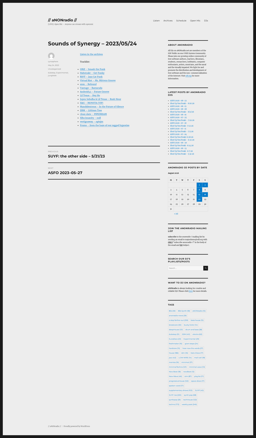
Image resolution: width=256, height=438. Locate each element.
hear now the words (193, 348)
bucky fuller (191, 325)
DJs (206, 20)
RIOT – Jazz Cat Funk (91, 76)
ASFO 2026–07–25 (178, 117)
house (174, 353)
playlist (199, 376)
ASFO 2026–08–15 (178, 106)
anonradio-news (178, 315)
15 (199, 194)
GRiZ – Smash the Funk (92, 69)
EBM (186, 334)
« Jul (176, 214)
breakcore (175, 325)
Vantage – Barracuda (91, 88)
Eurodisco (175, 339)
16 (205, 194)
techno (174, 404)
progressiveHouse (179, 381)
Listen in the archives (91, 54)
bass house (197, 320)
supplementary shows (180, 390)
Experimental (62, 73)
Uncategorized (54, 69)
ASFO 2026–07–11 (178, 129)
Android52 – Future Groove (94, 91)
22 (199, 199)
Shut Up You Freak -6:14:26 (182, 145)
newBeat (188, 372)
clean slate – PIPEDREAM (93, 114)
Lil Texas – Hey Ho (90, 95)
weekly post (189, 404)
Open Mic (195, 20)
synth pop (190, 395)
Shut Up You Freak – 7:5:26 (181, 131)
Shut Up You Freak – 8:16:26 (182, 103)
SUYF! (199, 390)
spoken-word (176, 386)
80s (172, 311)
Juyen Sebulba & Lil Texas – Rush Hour (100, 99)
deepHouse (176, 329)
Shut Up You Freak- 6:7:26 (181, 151)
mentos (174, 362)
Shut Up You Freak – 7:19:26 (182, 120)
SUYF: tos (175, 395)
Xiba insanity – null (90, 117)
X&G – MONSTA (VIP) (91, 103)
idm (184, 353)
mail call (199, 358)
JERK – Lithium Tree (91, 110)
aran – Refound (88, 84)
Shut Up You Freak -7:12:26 (181, 126)
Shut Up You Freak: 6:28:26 (181, 137)
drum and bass (193, 329)
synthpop (175, 400)
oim (188, 376)
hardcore (174, 348)
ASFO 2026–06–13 (178, 148)
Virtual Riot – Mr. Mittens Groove (98, 80)
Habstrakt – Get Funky (92, 73)
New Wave (175, 376)
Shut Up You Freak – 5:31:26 (182, 154)
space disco (197, 381)
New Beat (175, 372)
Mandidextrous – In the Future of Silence (102, 106)
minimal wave (197, 367)
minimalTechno (178, 367)
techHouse (190, 400)
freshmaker (175, 343)
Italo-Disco (197, 353)
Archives (168, 20)
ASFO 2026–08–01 (178, 115)
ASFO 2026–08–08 (178, 109)
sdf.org (188, 76)
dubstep (51, 73)
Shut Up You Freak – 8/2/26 (182, 112)
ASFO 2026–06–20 (178, 143)
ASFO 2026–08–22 (178, 101)
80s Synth (184, 311)
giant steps (191, 343)
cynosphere (53, 61)
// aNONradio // (62, 20)
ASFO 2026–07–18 (178, 123)
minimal (187, 362)
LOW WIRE (185, 358)
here (191, 291)
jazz (172, 358)
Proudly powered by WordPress (77, 426)
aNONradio (199, 311)
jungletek (52, 75)
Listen (156, 20)
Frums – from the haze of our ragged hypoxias (104, 125)
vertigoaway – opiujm (91, 121)
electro (197, 334)
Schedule (181, 20)
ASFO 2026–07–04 (178, 134)
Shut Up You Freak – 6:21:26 (182, 140)
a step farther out (178, 320)
